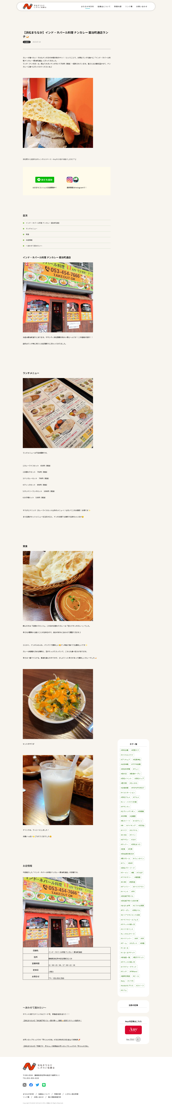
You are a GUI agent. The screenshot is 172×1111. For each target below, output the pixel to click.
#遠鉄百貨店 (125, 976)
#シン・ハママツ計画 (129, 802)
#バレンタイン (138, 858)
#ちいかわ (133, 783)
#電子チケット (138, 957)
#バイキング (131, 825)
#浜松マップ (139, 778)
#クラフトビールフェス (129, 919)
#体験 (142, 943)
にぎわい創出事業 (71, 1094)
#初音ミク (135, 750)
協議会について (104, 6)
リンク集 (129, 6)
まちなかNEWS (87, 6)
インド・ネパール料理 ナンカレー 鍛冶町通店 (42, 223)
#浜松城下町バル (127, 896)
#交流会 (141, 825)
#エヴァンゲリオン (128, 811)
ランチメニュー (31, 228)
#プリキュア (125, 759)
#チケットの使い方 (128, 924)
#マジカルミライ (127, 755)
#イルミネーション (128, 792)
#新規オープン (135, 773)
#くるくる (124, 948)
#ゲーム (124, 943)
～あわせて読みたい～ (34, 246)
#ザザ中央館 (136, 764)
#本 (122, 825)
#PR (133, 891)
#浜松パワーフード (128, 868)
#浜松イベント (126, 778)
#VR (142, 938)
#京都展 (141, 811)
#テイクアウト (138, 886)
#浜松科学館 (125, 769)
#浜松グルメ (125, 797)
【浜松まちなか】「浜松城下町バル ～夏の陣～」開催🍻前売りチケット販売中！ (52, 1020)
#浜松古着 (124, 750)
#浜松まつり (135, 844)
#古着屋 (133, 816)
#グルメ (136, 797)
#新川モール (125, 858)
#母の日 (124, 773)
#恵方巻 (124, 783)
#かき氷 (124, 835)
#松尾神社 (137, 759)
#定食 (123, 849)
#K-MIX (123, 882)
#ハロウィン (137, 821)
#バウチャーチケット (129, 967)
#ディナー (124, 844)
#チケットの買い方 (128, 962)
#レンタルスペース (128, 934)
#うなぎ (140, 872)
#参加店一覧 (125, 957)
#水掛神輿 (124, 764)
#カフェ (124, 990)
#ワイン (133, 835)
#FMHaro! (133, 971)
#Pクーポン (125, 910)
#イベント (124, 891)
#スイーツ (140, 985)
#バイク (124, 830)
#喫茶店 (132, 882)
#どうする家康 (138, 905)
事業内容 (118, 6)
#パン (123, 863)
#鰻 (132, 872)
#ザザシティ (125, 806)
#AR (136, 938)
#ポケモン (124, 839)
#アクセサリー (126, 877)
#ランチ (124, 971)
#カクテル (133, 830)
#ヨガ (133, 839)
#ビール (136, 976)
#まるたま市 (125, 905)
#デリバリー (125, 886)
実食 (27, 234)
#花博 (130, 849)
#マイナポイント (127, 929)
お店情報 (29, 240)
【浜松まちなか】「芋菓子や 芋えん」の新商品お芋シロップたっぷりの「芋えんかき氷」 (56, 1046)
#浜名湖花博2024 (127, 854)
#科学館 (124, 816)
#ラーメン (124, 872)
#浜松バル (136, 910)
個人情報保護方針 (54, 1097)
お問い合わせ (141, 6)
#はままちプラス (127, 985)
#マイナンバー (126, 938)
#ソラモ (131, 981)
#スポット (133, 943)
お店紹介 (27, 42)
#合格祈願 (124, 788)
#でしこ (136, 769)
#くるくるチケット (128, 952)
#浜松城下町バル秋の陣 (129, 901)
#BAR (130, 863)
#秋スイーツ (125, 821)
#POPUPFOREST (137, 788)
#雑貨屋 (137, 877)
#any (123, 981)
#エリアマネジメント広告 (130, 915)
